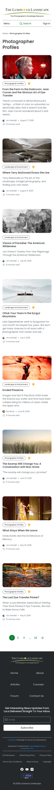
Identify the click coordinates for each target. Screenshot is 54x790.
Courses (38, 684)
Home (5, 33)
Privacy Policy (45, 755)
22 (35, 637)
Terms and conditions (12, 761)
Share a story (32, 761)
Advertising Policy (27, 755)
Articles (15, 684)
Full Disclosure (9, 755)
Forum (14, 696)
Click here (11, 740)
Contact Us (37, 696)
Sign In (46, 23)
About (40, 673)
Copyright (47, 761)
